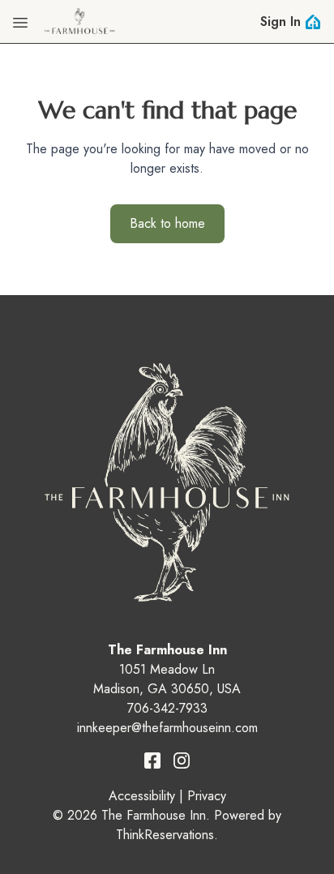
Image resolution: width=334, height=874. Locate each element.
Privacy (206, 795)
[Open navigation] (20, 22)
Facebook (152, 760)
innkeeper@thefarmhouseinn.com (167, 727)
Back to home (167, 223)
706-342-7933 (167, 708)
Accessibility (142, 795)
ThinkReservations (165, 834)
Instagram (181, 760)
